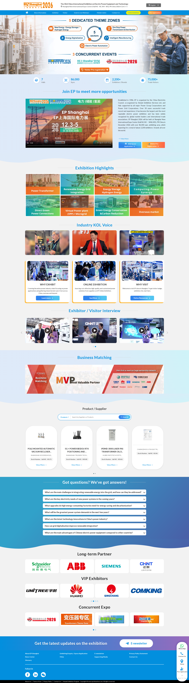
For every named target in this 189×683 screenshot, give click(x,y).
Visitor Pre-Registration (153, 145)
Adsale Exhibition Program (71, 681)
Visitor (65, 13)
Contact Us (116, 13)
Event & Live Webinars (81, 13)
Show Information (40, 13)
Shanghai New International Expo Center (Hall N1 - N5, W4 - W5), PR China (89, 6)
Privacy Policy (47, 681)
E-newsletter (138, 643)
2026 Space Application (130, 145)
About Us (28, 681)
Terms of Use (37, 681)
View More (124, 139)
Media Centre (101, 13)
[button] (182, 648)
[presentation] (2, 44)
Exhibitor (55, 13)
